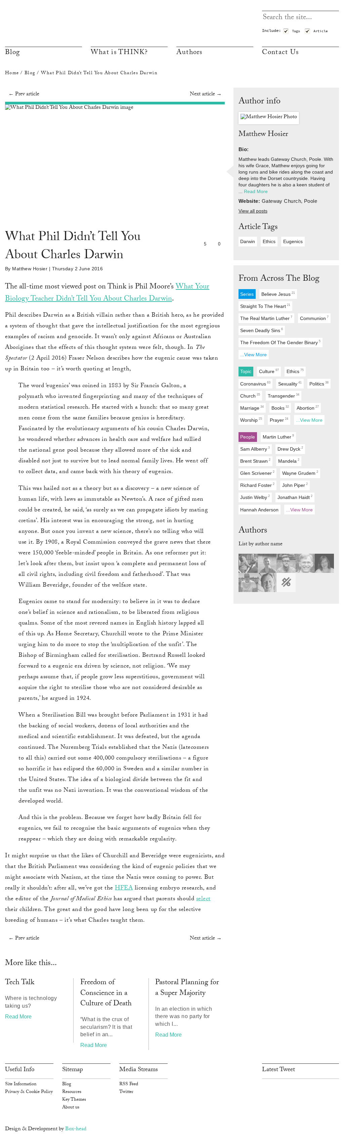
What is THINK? (119, 53)
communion (314, 318)
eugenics (293, 241)
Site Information (20, 1085)
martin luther (278, 437)
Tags (296, 31)
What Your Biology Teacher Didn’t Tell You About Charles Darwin (107, 293)
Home (12, 74)
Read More (18, 1016)
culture (269, 371)
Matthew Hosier (29, 268)
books (280, 408)
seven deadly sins (261, 330)
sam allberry (255, 449)
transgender (283, 396)
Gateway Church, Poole (296, 159)
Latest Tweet (278, 1070)
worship (251, 420)
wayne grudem (300, 473)
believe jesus (278, 294)
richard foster (257, 485)
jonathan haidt (294, 497)
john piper (295, 485)
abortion (308, 408)
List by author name (261, 544)
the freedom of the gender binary (280, 342)
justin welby (255, 497)
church (250, 396)
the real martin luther (266, 318)
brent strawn (255, 461)
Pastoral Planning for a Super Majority (187, 988)
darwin (247, 241)
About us (70, 1108)
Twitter (126, 1092)
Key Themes (74, 1100)
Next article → (206, 94)
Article (320, 31)
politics (319, 383)
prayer (279, 420)
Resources (71, 1092)
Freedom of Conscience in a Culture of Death (106, 994)
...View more (253, 354)
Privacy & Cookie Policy (29, 1092)
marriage (252, 408)
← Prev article (23, 94)
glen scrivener (257, 473)
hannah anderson (259, 509)
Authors (189, 53)
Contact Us (280, 53)
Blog (12, 53)
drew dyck (290, 449)
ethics (269, 241)
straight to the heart (265, 306)
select (203, 899)
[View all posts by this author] (269, 118)
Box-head (75, 1129)
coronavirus (255, 383)
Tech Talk (19, 983)
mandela (288, 461)
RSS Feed (128, 1085)
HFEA (124, 888)
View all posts (253, 211)
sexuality (290, 383)
